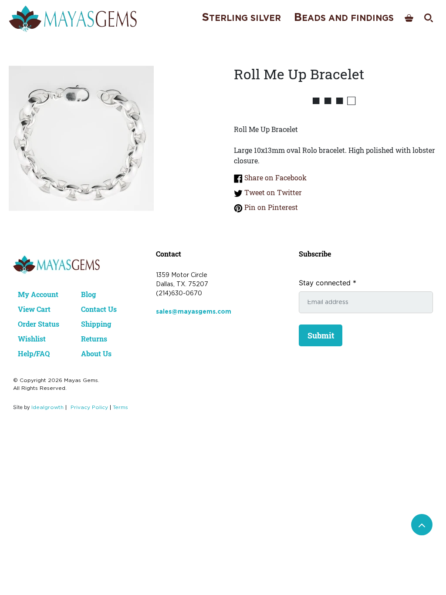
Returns (94, 338)
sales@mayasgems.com (193, 311)
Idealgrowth (47, 407)
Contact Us (99, 309)
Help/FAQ (34, 353)
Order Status (38, 323)
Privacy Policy (89, 407)
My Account (38, 294)
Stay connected (327, 282)
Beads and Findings (344, 18)
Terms (120, 407)
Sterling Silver (241, 18)
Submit (320, 335)
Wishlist (32, 338)
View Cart (34, 309)
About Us (96, 353)
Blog (88, 294)
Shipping (96, 323)
